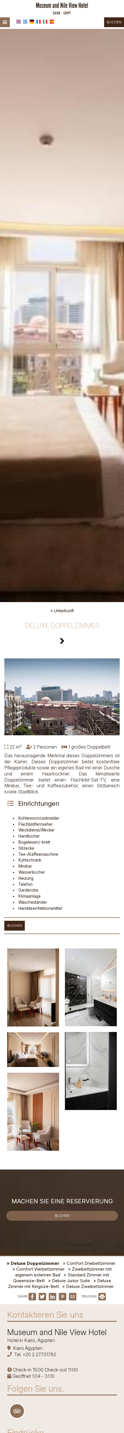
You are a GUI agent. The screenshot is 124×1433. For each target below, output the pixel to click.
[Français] (38, 22)
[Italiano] (45, 22)
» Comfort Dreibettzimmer (89, 1263)
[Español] (52, 22)
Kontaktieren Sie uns (45, 1314)
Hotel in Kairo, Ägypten (31, 1340)
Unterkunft (64, 610)
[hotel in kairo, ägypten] (62, 8)
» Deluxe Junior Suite (69, 1280)
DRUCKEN (89, 1296)
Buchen (114, 22)
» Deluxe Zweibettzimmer (88, 1286)
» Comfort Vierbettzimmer (38, 1269)
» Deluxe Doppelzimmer (33, 1263)
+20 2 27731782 (39, 1354)
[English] (18, 22)
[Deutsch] (32, 22)
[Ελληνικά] (25, 22)
